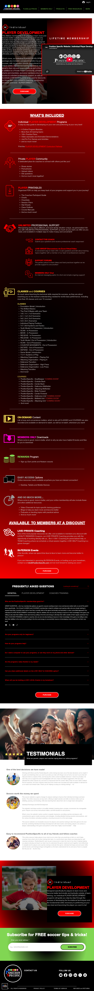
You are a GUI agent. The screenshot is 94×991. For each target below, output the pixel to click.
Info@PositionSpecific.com (38, 563)
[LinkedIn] (75, 975)
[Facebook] (65, 975)
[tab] (12, 593)
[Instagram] (70, 975)
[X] (80, 975)
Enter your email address (19, 940)
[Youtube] (61, 975)
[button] (6, 625)
